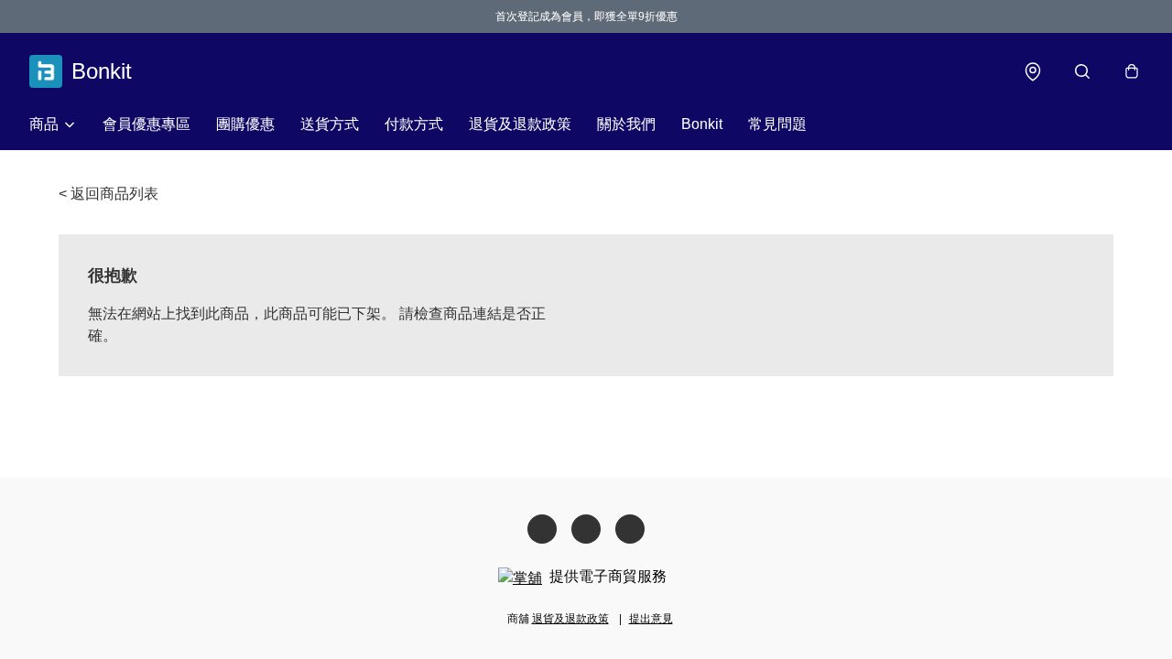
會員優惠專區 (146, 124)
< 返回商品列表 (108, 193)
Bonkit (701, 124)
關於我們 (626, 124)
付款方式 (414, 124)
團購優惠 (245, 124)
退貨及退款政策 (520, 124)
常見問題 (777, 124)
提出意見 (651, 618)
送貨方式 (329, 124)
